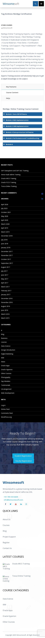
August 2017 (5, 267)
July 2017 (4, 271)
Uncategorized (6, 389)
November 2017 (7, 255)
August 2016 (5, 306)
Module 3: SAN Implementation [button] (17, 126)
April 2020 (4, 220)
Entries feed (5, 409)
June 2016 (4, 310)
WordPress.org (6, 417)
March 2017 (5, 287)
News (3, 362)
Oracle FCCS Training (8, 182)
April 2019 (4, 228)
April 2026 (4, 204)
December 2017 (6, 251)
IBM (2, 358)
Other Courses (6, 25)
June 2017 (4, 275)
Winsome (11, 4)
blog (2, 334)
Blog (5, 531)
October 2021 (6, 212)
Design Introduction (8, 350)
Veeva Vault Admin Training (10, 175)
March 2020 (5, 224)
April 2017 (4, 283)
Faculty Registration (24, 461)
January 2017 (5, 294)
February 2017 (6, 291)
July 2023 (4, 208)
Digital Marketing (7, 354)
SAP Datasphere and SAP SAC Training (14, 171)
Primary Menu (41, 3)
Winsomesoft (7, 28)
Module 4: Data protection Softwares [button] (19, 132)
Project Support (9, 537)
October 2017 (6, 259)
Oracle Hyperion (6, 369)
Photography (5, 377)
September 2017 (7, 263)
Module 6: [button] (9, 144)
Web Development (7, 393)
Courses (6, 525)
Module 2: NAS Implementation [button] (17, 120)
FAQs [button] (8, 98)
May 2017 (4, 279)
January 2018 (5, 247)
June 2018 (4, 244)
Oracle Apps (5, 366)
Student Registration (23, 456)
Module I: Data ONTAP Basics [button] (16, 114)
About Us (6, 519)
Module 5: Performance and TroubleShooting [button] (22, 138)
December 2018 (6, 236)
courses (4, 342)
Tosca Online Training (8, 186)
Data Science (5, 346)
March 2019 (5, 232)
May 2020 (4, 216)
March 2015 (5, 318)
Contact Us (7, 548)
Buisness (4, 338)
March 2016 (5, 314)
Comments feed (7, 413)
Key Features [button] (11, 87)
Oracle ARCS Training (8, 178)
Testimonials (5, 385)
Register (6, 542)
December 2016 (6, 298)
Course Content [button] (12, 92)
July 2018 (4, 240)
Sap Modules (5, 381)
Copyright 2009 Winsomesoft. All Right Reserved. (22, 635)
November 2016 (7, 302)
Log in (3, 405)
